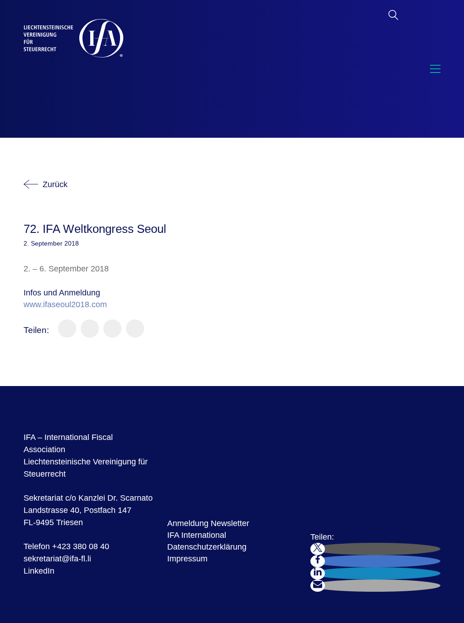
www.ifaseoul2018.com (65, 304)
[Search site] (393, 16)
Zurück (55, 184)
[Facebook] (67, 328)
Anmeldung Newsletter (208, 523)
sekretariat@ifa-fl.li (57, 558)
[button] (432, 69)
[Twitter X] (90, 328)
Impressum (187, 558)
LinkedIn (39, 570)
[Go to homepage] (73, 69)
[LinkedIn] (112, 328)
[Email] (135, 328)
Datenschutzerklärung (206, 546)
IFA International (196, 535)
